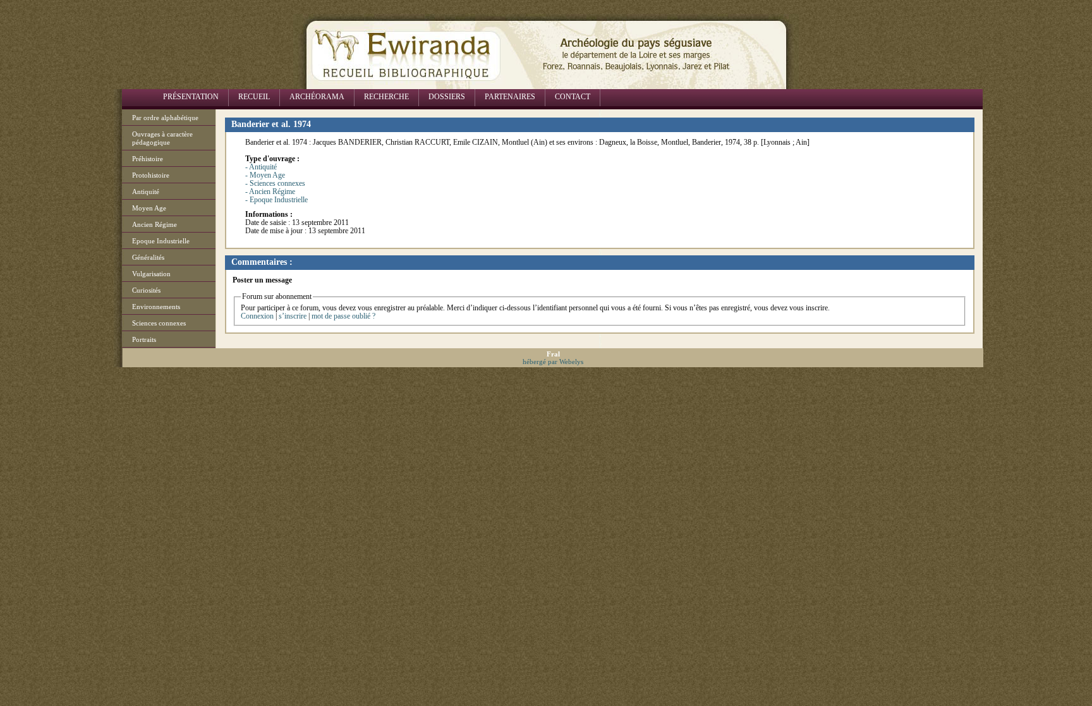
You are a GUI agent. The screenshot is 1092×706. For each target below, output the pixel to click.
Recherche (386, 96)
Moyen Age (149, 208)
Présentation (191, 96)
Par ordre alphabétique (165, 117)
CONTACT (572, 96)
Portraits (144, 339)
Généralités (148, 257)
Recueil (254, 96)
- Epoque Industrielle (276, 199)
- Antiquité (261, 166)
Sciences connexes (159, 323)
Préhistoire (147, 158)
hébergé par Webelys (553, 361)
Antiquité (145, 191)
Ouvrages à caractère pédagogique (162, 138)
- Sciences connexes (275, 183)
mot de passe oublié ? (343, 316)
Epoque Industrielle (161, 241)
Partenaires (510, 96)
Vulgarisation (151, 273)
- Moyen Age (265, 175)
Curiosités (146, 290)
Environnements (156, 306)
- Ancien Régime (270, 191)
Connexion (257, 316)
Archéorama (316, 96)
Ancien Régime (154, 224)
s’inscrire (292, 316)
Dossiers (446, 96)
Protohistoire (150, 175)
